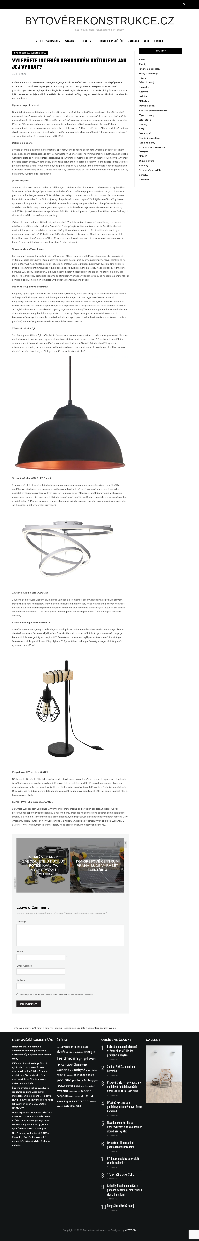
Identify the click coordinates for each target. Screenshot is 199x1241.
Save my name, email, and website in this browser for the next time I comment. (57, 994)
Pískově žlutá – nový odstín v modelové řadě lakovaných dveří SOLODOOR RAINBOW (124, 1086)
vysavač (61, 1101)
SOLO (78, 1086)
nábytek (61, 1074)
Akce (146, 41)
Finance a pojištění (111, 41)
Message (21, 921)
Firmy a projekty (148, 73)
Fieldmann (67, 1058)
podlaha (64, 1080)
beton (59, 1047)
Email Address (24, 965)
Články (143, 64)
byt (73, 1046)
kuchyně (79, 1070)
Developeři (145, 133)
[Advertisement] (160, 216)
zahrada (82, 1101)
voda (91, 1095)
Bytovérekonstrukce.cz (99, 21)
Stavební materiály (150, 170)
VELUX (84, 1096)
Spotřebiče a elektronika (30, 53)
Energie (143, 151)
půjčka (95, 1081)
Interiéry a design (46, 41)
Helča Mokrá (19, 1046)
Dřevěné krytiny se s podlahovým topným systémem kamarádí (124, 1106)
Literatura (145, 119)
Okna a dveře (146, 160)
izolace (83, 1064)
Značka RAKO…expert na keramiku (121, 1068)
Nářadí (143, 156)
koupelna (63, 1070)
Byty (141, 128)
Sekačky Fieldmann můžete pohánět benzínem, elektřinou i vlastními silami (124, 1189)
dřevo (80, 1052)
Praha (88, 1080)
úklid (78, 1106)
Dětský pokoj (146, 82)
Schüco (70, 1085)
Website (21, 980)
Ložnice (143, 96)
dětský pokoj (72, 1052)
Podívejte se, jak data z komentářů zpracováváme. (89, 1027)
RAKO (61, 1085)
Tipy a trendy (147, 115)
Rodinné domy (147, 142)
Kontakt (159, 41)
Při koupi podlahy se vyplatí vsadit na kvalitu (123, 1160)
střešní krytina (74, 1091)
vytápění (70, 1101)
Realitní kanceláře (149, 137)
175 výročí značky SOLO (120, 1174)
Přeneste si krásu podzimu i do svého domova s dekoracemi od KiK (29, 1079)
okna (82, 1074)
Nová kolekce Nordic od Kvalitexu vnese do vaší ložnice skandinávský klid (124, 1126)
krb (71, 1070)
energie (89, 1052)
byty (77, 1046)
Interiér (143, 78)
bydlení (66, 1046)
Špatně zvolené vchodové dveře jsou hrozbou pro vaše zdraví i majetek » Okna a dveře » (30, 1091)
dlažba (84, 1046)
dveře (61, 1052)
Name (19, 951)
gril (81, 1058)
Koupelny (144, 86)
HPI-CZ (60, 1064)
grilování (90, 1058)
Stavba (69, 41)
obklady (70, 1075)
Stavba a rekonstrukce (152, 147)
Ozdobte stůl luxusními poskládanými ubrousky (120, 1144)
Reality (86, 41)
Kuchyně (143, 91)
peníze (90, 1074)
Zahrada (133, 41)
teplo (71, 1096)
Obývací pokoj (147, 105)
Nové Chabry (91, 1070)
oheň (76, 1074)
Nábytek (144, 100)
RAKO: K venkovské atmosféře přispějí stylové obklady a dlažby (32, 1141)
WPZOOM (130, 1230)
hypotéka (72, 1064)
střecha (62, 1091)
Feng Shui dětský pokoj (120, 1205)
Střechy (143, 174)
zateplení (69, 1105)
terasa (77, 1096)
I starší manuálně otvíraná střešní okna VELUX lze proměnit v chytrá (122, 1050)
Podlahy (143, 165)
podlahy (77, 1080)
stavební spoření (87, 1086)
